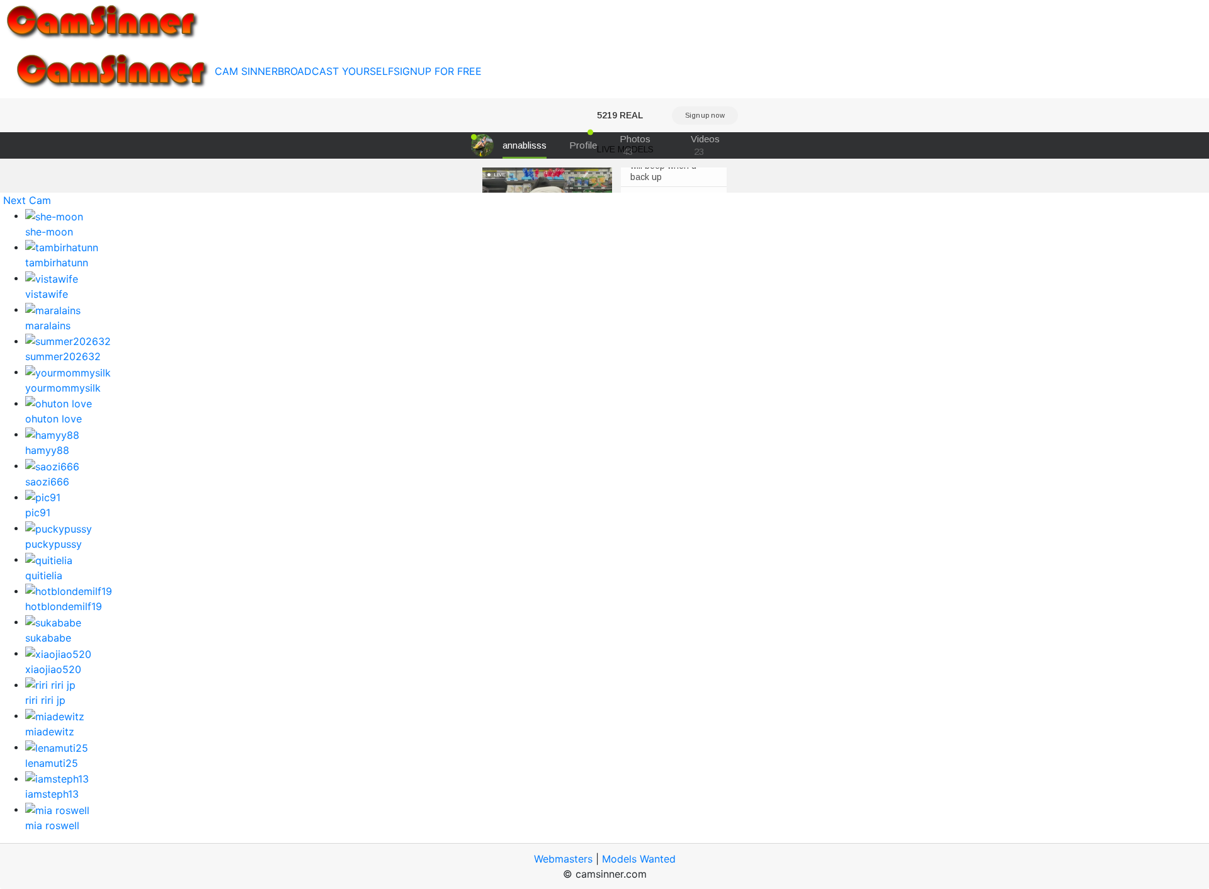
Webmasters (563, 858)
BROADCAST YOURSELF (336, 71)
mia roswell (52, 825)
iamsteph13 (52, 794)
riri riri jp (45, 700)
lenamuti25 (51, 763)
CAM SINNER (246, 71)
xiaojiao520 (53, 669)
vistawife (46, 294)
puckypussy (53, 544)
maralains (48, 325)
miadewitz (49, 731)
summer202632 (63, 356)
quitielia (43, 575)
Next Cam (27, 200)
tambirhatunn (56, 262)
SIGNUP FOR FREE (438, 71)
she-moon (49, 231)
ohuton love (53, 418)
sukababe (48, 637)
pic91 (37, 512)
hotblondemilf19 (63, 606)
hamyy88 (47, 450)
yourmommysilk (63, 388)
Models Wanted (639, 858)
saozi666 (47, 481)
